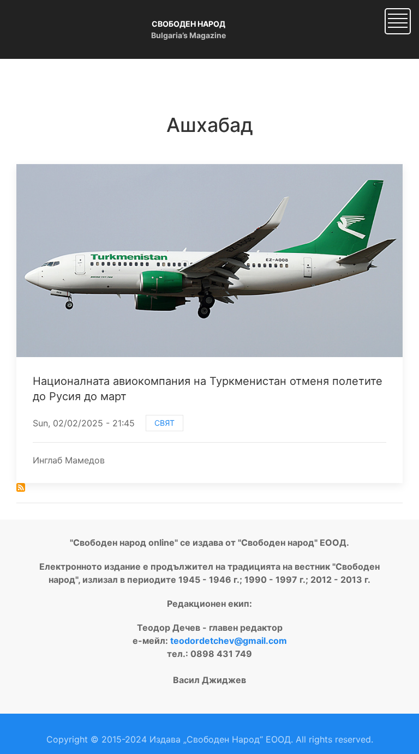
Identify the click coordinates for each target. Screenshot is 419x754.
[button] (398, 20)
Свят (164, 422)
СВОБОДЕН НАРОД (188, 23)
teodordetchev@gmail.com (228, 640)
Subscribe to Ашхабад (20, 487)
